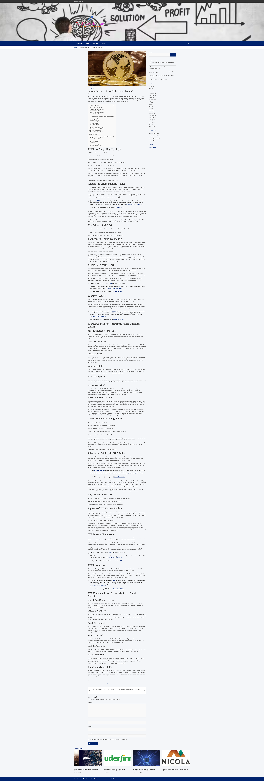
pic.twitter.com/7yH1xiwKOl (114, 288)
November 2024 (152, 117)
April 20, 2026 (106, 772)
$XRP (110, 283)
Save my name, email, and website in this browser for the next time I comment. (108, 739)
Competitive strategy (154, 135)
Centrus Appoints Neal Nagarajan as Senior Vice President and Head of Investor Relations (103, 690)
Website (90, 733)
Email (90, 726)
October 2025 (152, 97)
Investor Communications (155, 137)
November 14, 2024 (119, 207)
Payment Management (154, 138)
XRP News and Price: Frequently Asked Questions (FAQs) (102, 116)
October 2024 (152, 119)
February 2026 (152, 90)
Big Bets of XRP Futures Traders (97, 112)
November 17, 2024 (118, 319)
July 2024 (151, 124)
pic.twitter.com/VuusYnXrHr (134, 204)
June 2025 (151, 104)
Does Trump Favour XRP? (96, 125)
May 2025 (151, 106)
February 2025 (152, 112)
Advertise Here (79, 43)
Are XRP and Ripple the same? (97, 118)
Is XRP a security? (95, 124)
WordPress (113, 778)
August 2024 (152, 122)
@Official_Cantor (99, 201)
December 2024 (152, 115)
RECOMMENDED (79, 748)
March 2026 (151, 88)
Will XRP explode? (95, 123)
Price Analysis (91, 88)
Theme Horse (98, 778)
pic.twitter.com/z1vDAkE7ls (98, 316)
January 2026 (152, 91)
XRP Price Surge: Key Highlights (97, 107)
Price (107, 683)
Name (90, 720)
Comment (91, 702)
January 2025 (152, 113)
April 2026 (151, 86)
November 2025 (152, 95)
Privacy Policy (96, 43)
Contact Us (87, 43)
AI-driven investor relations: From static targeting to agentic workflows (144, 770)
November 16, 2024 (117, 291)
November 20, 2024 (92, 93)
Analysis (92, 683)
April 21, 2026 (77, 772)
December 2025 (152, 93)
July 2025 (151, 102)
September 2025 (152, 99)
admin (98, 93)
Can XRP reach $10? (95, 119)
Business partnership (154, 133)
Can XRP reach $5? (95, 120)
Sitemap (104, 43)
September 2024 (153, 121)
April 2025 (151, 108)
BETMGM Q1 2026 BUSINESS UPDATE (158, 79)
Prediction (104, 683)
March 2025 (151, 110)
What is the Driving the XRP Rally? (97, 109)
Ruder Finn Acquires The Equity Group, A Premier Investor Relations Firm (115, 770)
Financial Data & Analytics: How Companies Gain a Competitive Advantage (130, 690)
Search (150, 52)
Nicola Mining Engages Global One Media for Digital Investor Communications (175, 770)
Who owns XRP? (95, 121)
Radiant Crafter (152, 147)
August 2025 (152, 101)
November (99, 683)
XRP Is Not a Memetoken (95, 113)
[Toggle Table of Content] (112, 106)
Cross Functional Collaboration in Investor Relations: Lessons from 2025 (86, 770)
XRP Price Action (93, 115)
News (95, 683)
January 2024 (152, 126)
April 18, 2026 (165, 772)
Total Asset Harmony (86, 778)
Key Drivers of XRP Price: (95, 110)
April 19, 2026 (135, 772)
